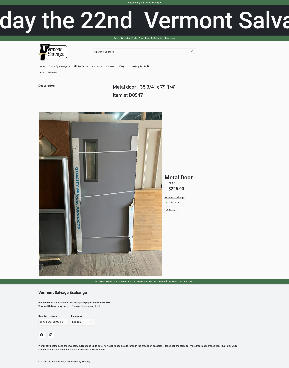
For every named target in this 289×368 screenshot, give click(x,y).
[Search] (193, 52)
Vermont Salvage (175, 197)
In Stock (175, 202)
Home (42, 73)
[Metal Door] (100, 194)
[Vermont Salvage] (53, 52)
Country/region (47, 316)
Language (77, 316)
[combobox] (141, 52)
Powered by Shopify (79, 361)
